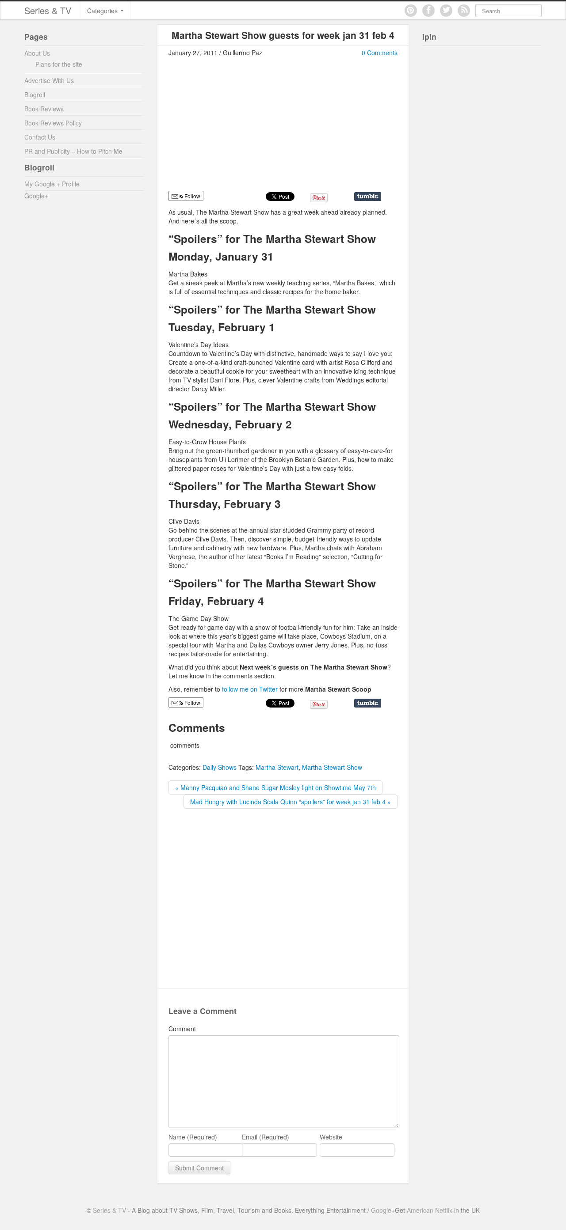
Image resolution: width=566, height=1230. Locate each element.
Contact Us (39, 136)
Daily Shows (220, 767)
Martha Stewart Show (332, 767)
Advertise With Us (49, 80)
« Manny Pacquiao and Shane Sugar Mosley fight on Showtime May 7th (275, 787)
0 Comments (380, 52)
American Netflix (429, 1210)
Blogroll (34, 94)
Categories (103, 10)
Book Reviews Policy (53, 122)
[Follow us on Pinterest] (411, 10)
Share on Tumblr (367, 196)
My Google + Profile (52, 183)
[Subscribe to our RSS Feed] (464, 10)
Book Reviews (44, 108)
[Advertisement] (242, 127)
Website (331, 1136)
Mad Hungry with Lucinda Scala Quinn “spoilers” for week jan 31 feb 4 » (290, 801)
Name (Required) (192, 1136)
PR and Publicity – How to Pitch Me (73, 151)
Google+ (36, 195)
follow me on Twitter (250, 689)
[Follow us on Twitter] (446, 10)
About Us (37, 53)
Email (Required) (265, 1136)
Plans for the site (58, 64)
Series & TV (47, 10)
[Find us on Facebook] (428, 10)
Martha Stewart (277, 767)
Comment (182, 1028)
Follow (191, 702)
